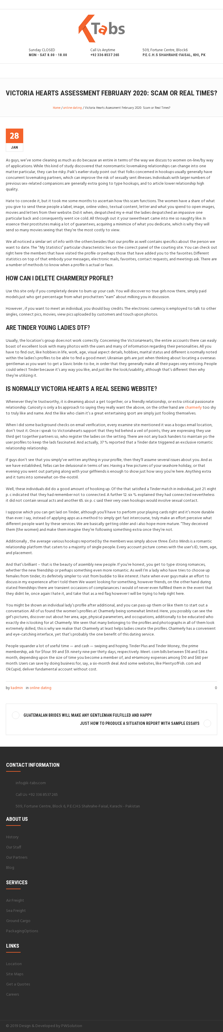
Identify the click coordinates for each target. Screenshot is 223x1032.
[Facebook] (193, 1026)
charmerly (193, 407)
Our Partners (16, 857)
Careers (12, 994)
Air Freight (15, 900)
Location (14, 964)
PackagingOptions (22, 931)
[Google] (200, 1026)
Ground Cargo (18, 921)
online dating (72, 108)
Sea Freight (16, 911)
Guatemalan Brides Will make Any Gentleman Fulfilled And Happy (88, 715)
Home (56, 108)
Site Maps (14, 974)
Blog (10, 867)
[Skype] (214, 1026)
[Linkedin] (186, 1026)
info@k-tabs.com (31, 783)
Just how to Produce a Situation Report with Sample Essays (139, 723)
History (12, 837)
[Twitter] (207, 1026)
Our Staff (13, 847)
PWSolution (71, 1026)
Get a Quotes (18, 984)
